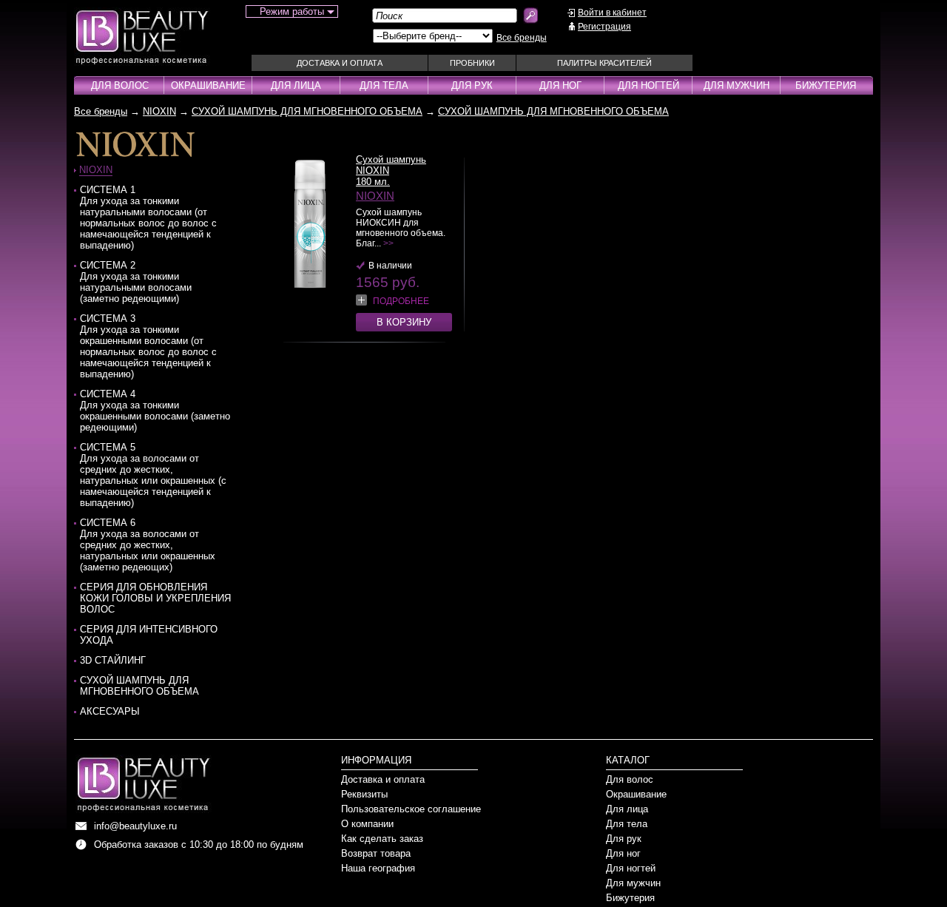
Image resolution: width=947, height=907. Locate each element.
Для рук (472, 85)
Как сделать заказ (382, 838)
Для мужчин (736, 85)
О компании (367, 823)
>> (388, 243)
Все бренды (521, 38)
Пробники (472, 62)
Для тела (384, 85)
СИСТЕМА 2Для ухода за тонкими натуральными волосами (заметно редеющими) (136, 282)
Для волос (120, 85)
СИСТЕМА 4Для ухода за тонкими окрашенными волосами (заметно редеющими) (155, 410)
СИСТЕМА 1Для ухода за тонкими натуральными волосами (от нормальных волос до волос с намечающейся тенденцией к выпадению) (148, 217)
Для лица (296, 85)
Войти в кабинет (612, 12)
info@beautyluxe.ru (135, 826)
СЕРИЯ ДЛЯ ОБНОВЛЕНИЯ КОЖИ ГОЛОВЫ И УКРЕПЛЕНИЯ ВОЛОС (155, 598)
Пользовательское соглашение (411, 809)
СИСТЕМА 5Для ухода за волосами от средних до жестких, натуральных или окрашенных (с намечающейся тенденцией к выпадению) (153, 475)
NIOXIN (159, 111)
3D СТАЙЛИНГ (113, 660)
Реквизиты (364, 794)
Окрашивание (208, 85)
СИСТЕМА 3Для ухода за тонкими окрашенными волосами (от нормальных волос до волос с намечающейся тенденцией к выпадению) (148, 346)
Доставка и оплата (339, 62)
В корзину (404, 322)
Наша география (378, 868)
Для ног (560, 85)
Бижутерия (825, 85)
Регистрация (604, 26)
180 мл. (373, 181)
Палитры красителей (604, 62)
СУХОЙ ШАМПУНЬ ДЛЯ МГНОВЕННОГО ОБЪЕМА (307, 111)
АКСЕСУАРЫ (110, 711)
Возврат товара (376, 853)
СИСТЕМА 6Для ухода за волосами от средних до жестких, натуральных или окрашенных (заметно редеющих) (147, 545)
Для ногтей (648, 85)
